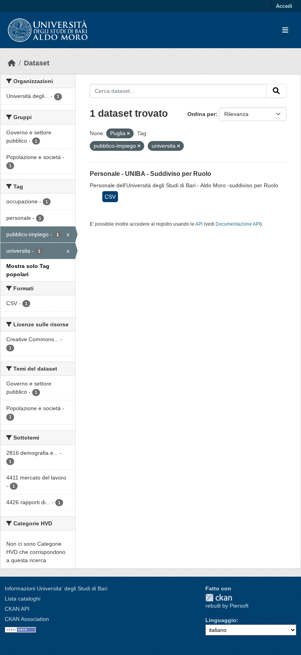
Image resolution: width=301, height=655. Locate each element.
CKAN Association (27, 619)
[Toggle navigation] (285, 30)
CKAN (218, 597)
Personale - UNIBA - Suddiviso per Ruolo (150, 173)
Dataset (36, 63)
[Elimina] (128, 133)
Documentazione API (238, 224)
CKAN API (17, 609)
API (199, 224)
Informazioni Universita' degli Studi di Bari (56, 588)
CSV (110, 197)
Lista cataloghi (22, 598)
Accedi (284, 6)
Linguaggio (220, 620)
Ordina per (201, 114)
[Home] (12, 63)
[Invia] (276, 91)
